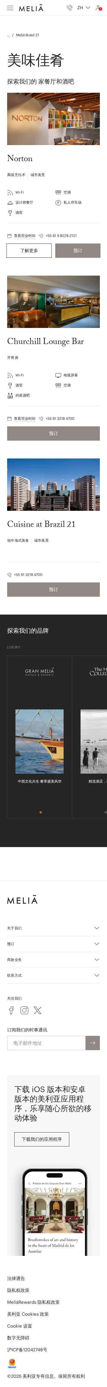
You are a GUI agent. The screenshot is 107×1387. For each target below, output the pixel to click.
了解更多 (29, 250)
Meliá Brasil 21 (27, 35)
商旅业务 (14, 959)
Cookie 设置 (19, 1326)
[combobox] (84, 8)
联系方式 (14, 975)
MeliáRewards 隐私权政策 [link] (33, 1302)
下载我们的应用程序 (42, 1139)
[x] (37, 1010)
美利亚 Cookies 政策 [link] (28, 1314)
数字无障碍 (18, 1338)
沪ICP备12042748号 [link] (27, 1350)
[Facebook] (11, 1010)
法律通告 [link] (16, 1278)
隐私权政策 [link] (18, 1290)
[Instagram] (24, 1010)
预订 (77, 250)
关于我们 (14, 928)
